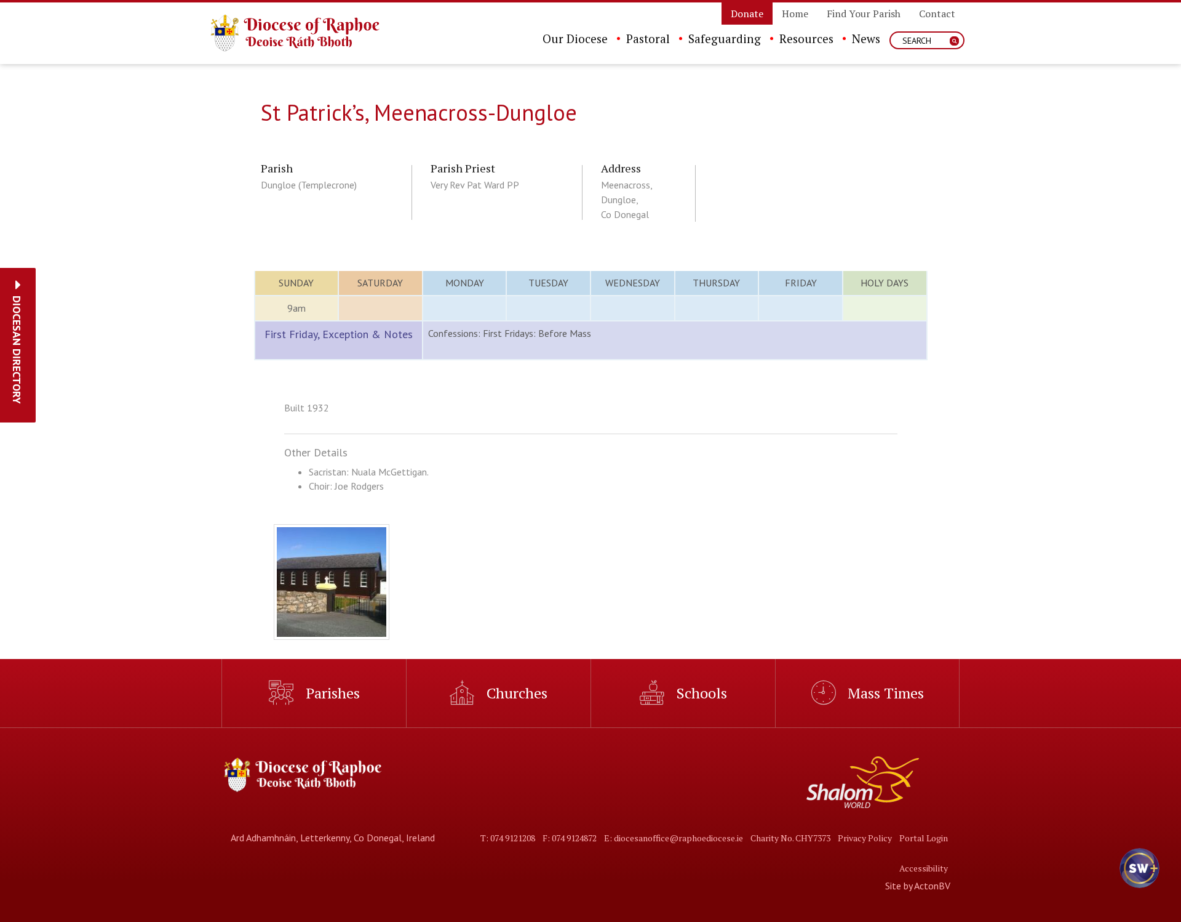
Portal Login (923, 838)
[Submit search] (954, 41)
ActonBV (932, 886)
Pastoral (648, 38)
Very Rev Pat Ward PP (475, 185)
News (866, 38)
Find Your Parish (864, 13)
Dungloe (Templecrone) (309, 185)
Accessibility (923, 868)
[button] (17, 350)
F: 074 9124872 (570, 838)
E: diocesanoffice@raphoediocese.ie (673, 838)
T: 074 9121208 (507, 838)
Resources (806, 38)
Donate (747, 13)
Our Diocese (575, 38)
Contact (937, 13)
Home (795, 13)
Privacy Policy (865, 838)
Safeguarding (724, 38)
